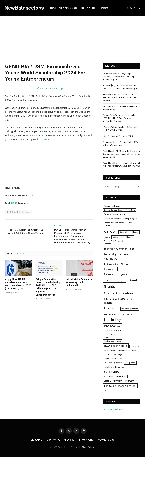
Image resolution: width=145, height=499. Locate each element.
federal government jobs (119, 248)
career (110, 231)
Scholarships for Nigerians (115, 376)
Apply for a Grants (68, 8)
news (119, 341)
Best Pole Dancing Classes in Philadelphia (119, 210)
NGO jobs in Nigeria (115, 345)
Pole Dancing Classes (113, 363)
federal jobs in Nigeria (116, 264)
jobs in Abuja (126, 314)
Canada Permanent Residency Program (120, 219)
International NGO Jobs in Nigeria (118, 301)
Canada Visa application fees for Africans (118, 224)
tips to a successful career (120, 385)
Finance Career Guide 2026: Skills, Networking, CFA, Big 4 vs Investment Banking (120, 97)
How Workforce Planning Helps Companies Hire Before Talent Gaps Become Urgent (119, 77)
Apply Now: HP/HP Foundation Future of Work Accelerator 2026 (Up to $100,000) (18, 284)
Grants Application (118, 293)
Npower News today (127, 350)
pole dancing (124, 359)
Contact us (53, 440)
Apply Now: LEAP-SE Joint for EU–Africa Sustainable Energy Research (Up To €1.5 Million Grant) (121, 154)
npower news (109, 350)
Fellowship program (115, 274)
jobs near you (112, 326)
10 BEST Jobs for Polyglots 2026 (118, 136)
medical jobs (109, 341)
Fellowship (110, 269)
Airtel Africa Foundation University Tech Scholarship (79, 282)
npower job (135, 346)
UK (105, 390)
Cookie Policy (106, 440)
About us (69, 440)
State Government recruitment (119, 381)
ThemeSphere (88, 447)
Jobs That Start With (112, 331)
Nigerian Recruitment (97, 8)
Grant (132, 280)
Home (53, 8)
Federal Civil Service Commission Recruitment (118, 242)
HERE (14, 203)
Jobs (82, 8)
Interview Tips (110, 314)
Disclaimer (37, 440)
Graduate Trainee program (114, 281)
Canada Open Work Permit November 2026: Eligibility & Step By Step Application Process (119, 118)
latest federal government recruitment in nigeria (120, 336)
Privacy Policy (86, 440)
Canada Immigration (114, 214)
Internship (111, 308)
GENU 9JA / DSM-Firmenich (18, 212)
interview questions (129, 309)
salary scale (130, 363)
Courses (107, 237)
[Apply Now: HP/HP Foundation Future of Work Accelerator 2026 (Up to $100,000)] (18, 268)
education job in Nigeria (123, 237)
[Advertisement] (72, 42)
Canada (45, 139)
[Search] (139, 8)
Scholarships (111, 371)
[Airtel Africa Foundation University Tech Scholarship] (79, 268)
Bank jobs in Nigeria (112, 206)
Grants (109, 286)
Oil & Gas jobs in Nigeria (114, 355)
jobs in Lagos (114, 320)
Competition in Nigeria (129, 232)
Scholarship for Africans (115, 367)
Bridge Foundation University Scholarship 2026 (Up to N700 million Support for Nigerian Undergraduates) (48, 287)
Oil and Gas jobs (110, 359)
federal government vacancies (117, 256)
